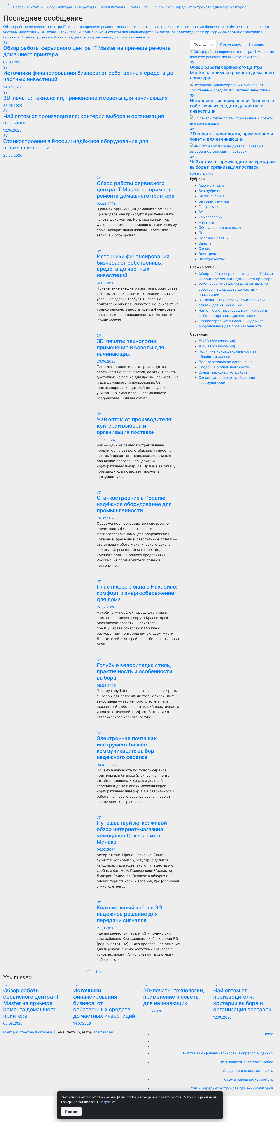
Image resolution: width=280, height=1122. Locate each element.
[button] (8, 4)
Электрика (208, 254)
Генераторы (85, 7)
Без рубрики (209, 191)
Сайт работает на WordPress (28, 1032)
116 (98, 972)
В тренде (256, 44)
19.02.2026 (106, 607)
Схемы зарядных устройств (223, 372)
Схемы (134, 7)
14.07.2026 (12, 87)
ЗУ (146, 7)
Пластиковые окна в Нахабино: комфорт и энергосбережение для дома (137, 593)
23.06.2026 (12, 105)
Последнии (203, 44)
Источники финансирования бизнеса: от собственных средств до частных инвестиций (88, 76)
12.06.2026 (12, 130)
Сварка (205, 243)
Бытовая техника (214, 201)
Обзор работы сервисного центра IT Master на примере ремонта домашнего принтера (87, 51)
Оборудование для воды (220, 227)
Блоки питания (112, 7)
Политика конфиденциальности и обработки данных (227, 1053)
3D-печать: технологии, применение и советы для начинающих (85, 98)
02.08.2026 (13, 62)
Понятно (71, 1111)
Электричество (212, 259)
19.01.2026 (105, 928)
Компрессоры (210, 217)
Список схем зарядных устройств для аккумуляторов (199, 7)
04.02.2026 (106, 849)
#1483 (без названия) (217, 346)
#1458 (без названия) (217, 341)
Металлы (206, 222)
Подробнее (108, 1102)
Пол (202, 233)
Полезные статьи (28, 7)
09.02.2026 (106, 685)
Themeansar (103, 1032)
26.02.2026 (12, 155)
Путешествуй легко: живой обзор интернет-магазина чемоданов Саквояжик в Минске (132, 832)
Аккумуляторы (59, 7)
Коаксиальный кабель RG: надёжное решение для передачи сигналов (130, 913)
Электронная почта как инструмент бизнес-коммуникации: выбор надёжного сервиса (127, 747)
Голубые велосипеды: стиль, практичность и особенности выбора (134, 671)
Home (268, 1034)
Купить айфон (202, 174)
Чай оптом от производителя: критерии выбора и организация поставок (83, 119)
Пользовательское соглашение (225, 362)
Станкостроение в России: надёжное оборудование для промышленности (75, 144)
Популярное (230, 44)
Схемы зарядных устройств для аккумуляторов (231, 1088)
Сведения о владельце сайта (224, 367)
